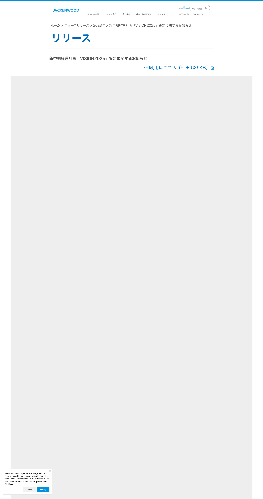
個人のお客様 (93, 14)
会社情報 (126, 14)
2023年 (99, 25)
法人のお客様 (110, 14)
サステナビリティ (165, 14)
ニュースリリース (76, 25)
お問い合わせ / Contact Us (191, 14)
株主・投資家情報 (144, 14)
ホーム (55, 25)
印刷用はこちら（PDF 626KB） (178, 67)
